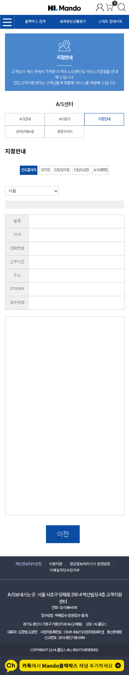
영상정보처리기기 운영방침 (89, 564)
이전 (63, 534)
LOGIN (100, 8)
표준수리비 (64, 132)
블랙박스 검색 (35, 22)
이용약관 (55, 564)
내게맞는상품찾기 (73, 22)
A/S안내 (24, 119)
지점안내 (104, 119)
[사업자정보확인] (93, 632)
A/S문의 (64, 119)
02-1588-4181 (68, 608)
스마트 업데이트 (110, 22)
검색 (122, 7)
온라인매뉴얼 (25, 132)
